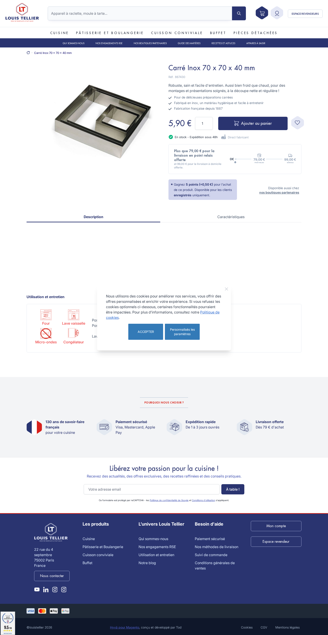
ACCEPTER (146, 332)
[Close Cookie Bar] (226, 289)
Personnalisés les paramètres (182, 332)
